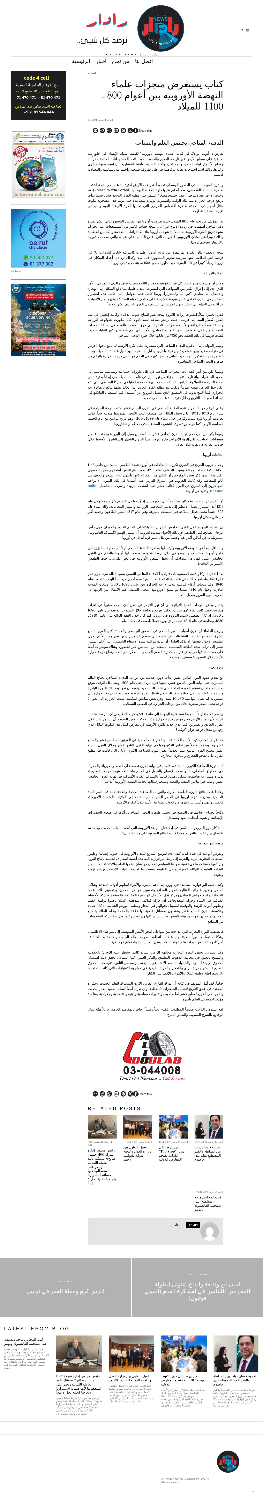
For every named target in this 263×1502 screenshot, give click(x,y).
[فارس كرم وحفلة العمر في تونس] (65, 1287)
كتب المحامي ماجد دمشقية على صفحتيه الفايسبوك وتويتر (207, 1203)
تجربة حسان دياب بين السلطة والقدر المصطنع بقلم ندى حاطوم (207, 1153)
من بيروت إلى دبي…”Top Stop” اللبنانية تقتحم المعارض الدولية (172, 1153)
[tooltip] (135, 130)
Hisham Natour (169, 1482)
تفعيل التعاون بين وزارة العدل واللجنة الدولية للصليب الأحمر (137, 1153)
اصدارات (92, 72)
